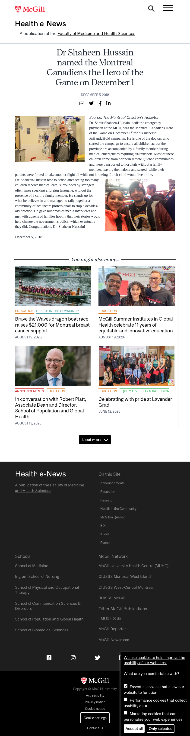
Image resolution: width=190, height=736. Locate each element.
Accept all (134, 728)
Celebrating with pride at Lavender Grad (135, 402)
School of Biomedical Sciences (41, 630)
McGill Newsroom (113, 639)
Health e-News (40, 23)
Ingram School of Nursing (37, 576)
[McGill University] (32, 9)
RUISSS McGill (111, 598)
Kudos (105, 534)
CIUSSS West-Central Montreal (126, 587)
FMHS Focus (109, 618)
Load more (92, 439)
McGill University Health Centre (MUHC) (133, 565)
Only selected (161, 728)
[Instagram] (73, 657)
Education (24, 311)
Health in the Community (57, 311)
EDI (103, 525)
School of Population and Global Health (49, 619)
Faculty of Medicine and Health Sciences (96, 33)
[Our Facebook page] (49, 657)
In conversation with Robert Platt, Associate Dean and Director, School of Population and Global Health (50, 407)
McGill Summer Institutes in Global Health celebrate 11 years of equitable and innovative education (135, 324)
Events (105, 543)
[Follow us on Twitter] (97, 657)
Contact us (95, 728)
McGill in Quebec (112, 517)
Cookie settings (95, 718)
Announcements (29, 391)
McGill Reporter (112, 629)
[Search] (151, 10)
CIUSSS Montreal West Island (124, 576)
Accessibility (95, 695)
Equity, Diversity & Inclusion (144, 391)
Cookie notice (95, 708)
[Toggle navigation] (168, 8)
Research (107, 500)
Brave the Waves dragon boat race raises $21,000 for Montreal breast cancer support (52, 324)
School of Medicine (31, 565)
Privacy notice (95, 702)
